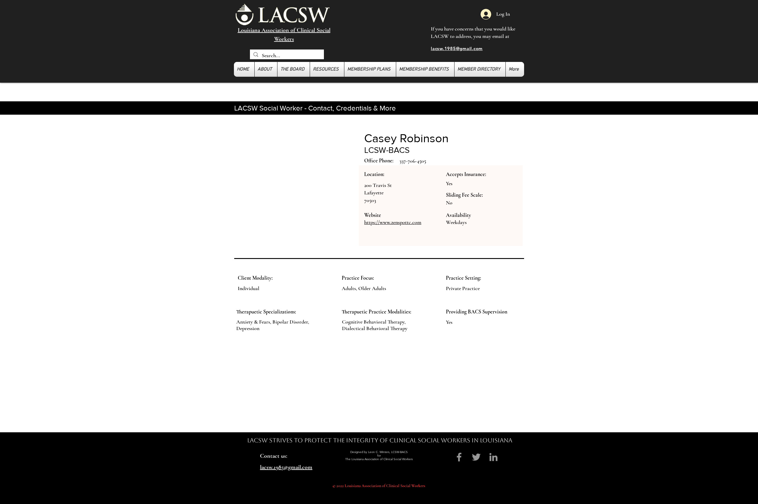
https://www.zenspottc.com (392, 222)
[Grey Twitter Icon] (476, 457)
